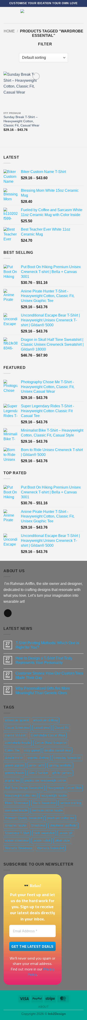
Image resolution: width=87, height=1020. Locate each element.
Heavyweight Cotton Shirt (64, 788)
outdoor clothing (70, 803)
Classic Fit (61, 727)
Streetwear (38, 825)
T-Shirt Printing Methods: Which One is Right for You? (47, 645)
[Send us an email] (8, 613)
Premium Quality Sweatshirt (23, 818)
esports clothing (38, 758)
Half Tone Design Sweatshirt (24, 788)
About (43, 1006)
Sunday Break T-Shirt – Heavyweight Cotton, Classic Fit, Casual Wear (21, 121)
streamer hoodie (15, 825)
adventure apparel (17, 720)
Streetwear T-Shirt (17, 833)
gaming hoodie (14, 773)
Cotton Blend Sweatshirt (51, 742)
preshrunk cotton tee (60, 818)
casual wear (42, 727)
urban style (62, 840)
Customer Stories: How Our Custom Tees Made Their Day (49, 675)
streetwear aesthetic (63, 825)
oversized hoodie (16, 810)
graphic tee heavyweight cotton (45, 780)
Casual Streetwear (17, 727)
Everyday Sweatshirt (67, 758)
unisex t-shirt (41, 840)
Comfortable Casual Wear (48, 735)
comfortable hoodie (17, 742)
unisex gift (66, 833)
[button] (6, 15)
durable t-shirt (14, 758)
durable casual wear (57, 750)
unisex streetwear (17, 840)
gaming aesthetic (60, 765)
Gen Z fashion (38, 773)
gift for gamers (62, 773)
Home (9, 31)
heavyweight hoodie (53, 795)
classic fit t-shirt (15, 735)
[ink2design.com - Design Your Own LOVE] (43, 15)
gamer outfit (36, 765)
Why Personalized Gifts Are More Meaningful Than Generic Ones (43, 690)
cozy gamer (32, 750)
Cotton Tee (12, 750)
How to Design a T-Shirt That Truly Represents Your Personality (44, 660)
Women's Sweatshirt (50, 848)
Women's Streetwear (18, 848)
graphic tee (12, 780)
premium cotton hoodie (47, 810)
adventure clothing (45, 720)
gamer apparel (14, 765)
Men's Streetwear (16, 803)
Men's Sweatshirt (43, 803)
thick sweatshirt (44, 833)
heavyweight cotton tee (20, 795)
